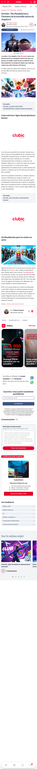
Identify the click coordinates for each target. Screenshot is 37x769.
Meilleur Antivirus (20, 6)
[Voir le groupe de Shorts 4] (18, 369)
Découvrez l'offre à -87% (18, 494)
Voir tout (32, 326)
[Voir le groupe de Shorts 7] (25, 369)
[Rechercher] (5, 2)
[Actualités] (6, 765)
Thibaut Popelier (13, 23)
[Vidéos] (14, 765)
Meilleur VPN (7, 6)
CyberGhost (18, 480)
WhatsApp (17, 378)
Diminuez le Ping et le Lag (18, 483)
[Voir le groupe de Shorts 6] (23, 369)
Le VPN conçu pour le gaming (12, 456)
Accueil (3, 10)
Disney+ (12, 270)
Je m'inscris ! (18, 403)
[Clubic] (18, 2)
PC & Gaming (11, 10)
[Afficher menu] (2, 1)
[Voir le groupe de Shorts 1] (12, 369)
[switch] (31, 2)
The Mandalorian (28, 272)
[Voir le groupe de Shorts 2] (14, 369)
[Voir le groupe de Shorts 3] (16, 369)
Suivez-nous (10, 29)
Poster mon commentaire (18, 448)
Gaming (19, 10)
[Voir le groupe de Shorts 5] (21, 369)
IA (31, 6)
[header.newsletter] (8, 2)
